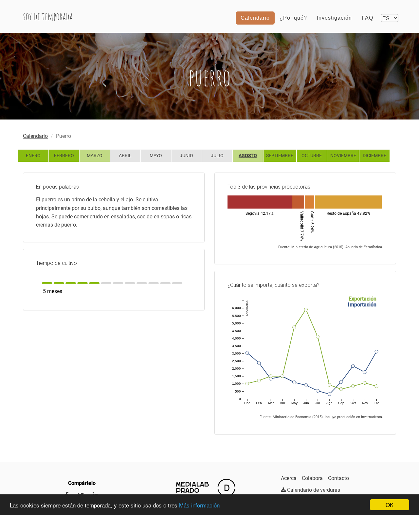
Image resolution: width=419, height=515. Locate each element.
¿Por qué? (293, 18)
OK (389, 505)
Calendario (255, 18)
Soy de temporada (48, 16)
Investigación (334, 18)
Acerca (289, 478)
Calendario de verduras (313, 490)
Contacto (338, 478)
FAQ (367, 18)
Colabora (312, 478)
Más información (199, 505)
